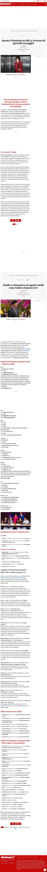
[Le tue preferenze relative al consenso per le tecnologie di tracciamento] (45, 870)
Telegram (14, 74)
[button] (46, 4)
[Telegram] (38, 1)
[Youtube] (45, 1)
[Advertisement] (23, 17)
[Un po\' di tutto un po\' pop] (6, 4)
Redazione (24, 46)
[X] (41, 1)
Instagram (22, 74)
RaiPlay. (22, 118)
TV (16, 30)
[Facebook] (34, 1)
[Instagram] (36, 1)
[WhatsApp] (43, 1)
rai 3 (17, 224)
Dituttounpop (12, 30)
